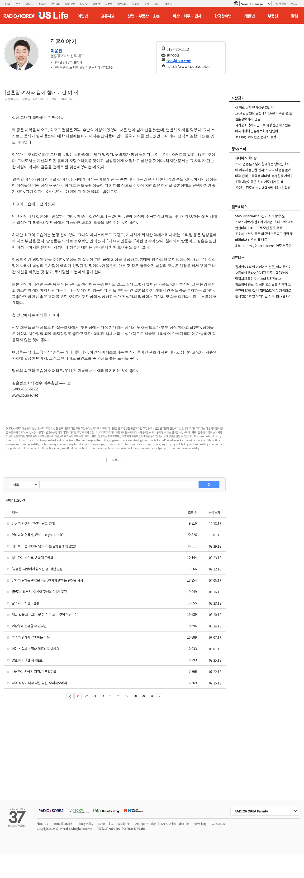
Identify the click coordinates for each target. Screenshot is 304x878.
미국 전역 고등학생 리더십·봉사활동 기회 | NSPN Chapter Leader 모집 (263, 178)
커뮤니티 (56, 4)
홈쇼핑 (135, 4)
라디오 (29, 4)
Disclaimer (124, 823)
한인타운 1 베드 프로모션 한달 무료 (258, 227)
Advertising (200, 823)
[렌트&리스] (265, 208)
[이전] (70, 696)
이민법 (82, 16)
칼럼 (294, 16)
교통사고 (107, 16)
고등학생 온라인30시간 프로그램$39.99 (261, 272)
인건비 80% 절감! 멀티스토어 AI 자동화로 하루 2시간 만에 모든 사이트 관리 (263, 293)
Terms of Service (62, 823)
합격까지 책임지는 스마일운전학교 (258, 278)
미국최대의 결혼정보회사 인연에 (256, 130)
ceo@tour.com (178, 60)
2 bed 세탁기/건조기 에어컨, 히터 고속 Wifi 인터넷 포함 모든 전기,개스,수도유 (264, 224)
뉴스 (18, 4)
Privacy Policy (85, 823)
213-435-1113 (177, 49)
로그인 (294, 4)
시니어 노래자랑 (245, 158)
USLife (83, 4)
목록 (114, 460)
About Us (42, 823)
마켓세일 (122, 4)
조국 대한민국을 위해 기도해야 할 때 (259, 181)
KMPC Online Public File (174, 823)
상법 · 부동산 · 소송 (144, 16)
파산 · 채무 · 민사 (187, 16)
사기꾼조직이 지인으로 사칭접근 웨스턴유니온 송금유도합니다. (262, 127)
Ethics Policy (105, 823)
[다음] (159, 696)
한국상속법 (222, 16)
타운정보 (70, 4)
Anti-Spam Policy (145, 823)
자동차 (108, 4)
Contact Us (218, 823)
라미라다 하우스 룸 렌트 (251, 239)
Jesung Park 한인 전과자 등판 (255, 136)
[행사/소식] (265, 150)
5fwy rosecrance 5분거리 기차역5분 (260, 216)
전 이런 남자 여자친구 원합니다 (256, 107)
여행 (147, 4)
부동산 (96, 4)
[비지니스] (265, 259)
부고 (156, 4)
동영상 (42, 4)
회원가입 (281, 4)
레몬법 (249, 16)
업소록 (168, 4)
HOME (7, 4)
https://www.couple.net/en (188, 66)
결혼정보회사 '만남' (248, 119)
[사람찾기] (265, 99)
